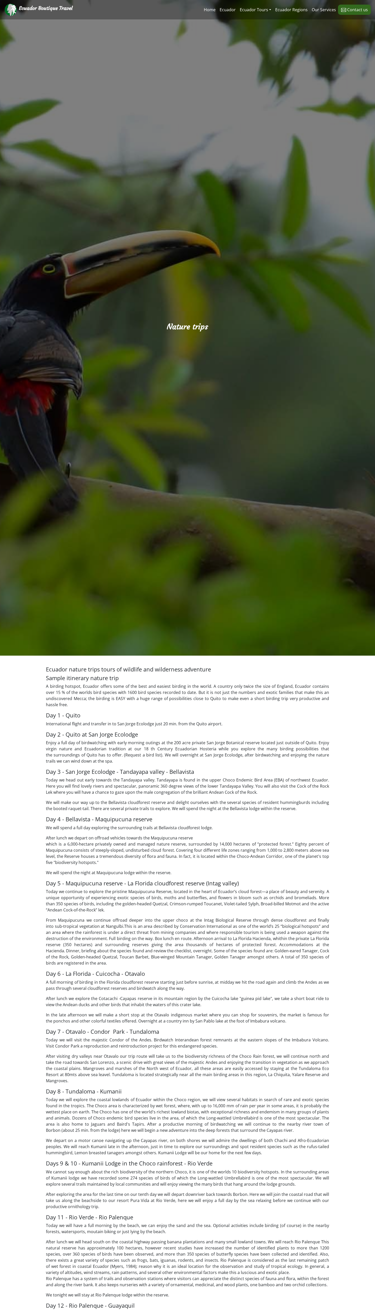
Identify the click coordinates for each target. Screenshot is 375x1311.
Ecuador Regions (291, 10)
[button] (255, 10)
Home (210, 10)
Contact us (357, 10)
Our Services (324, 10)
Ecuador (228, 10)
